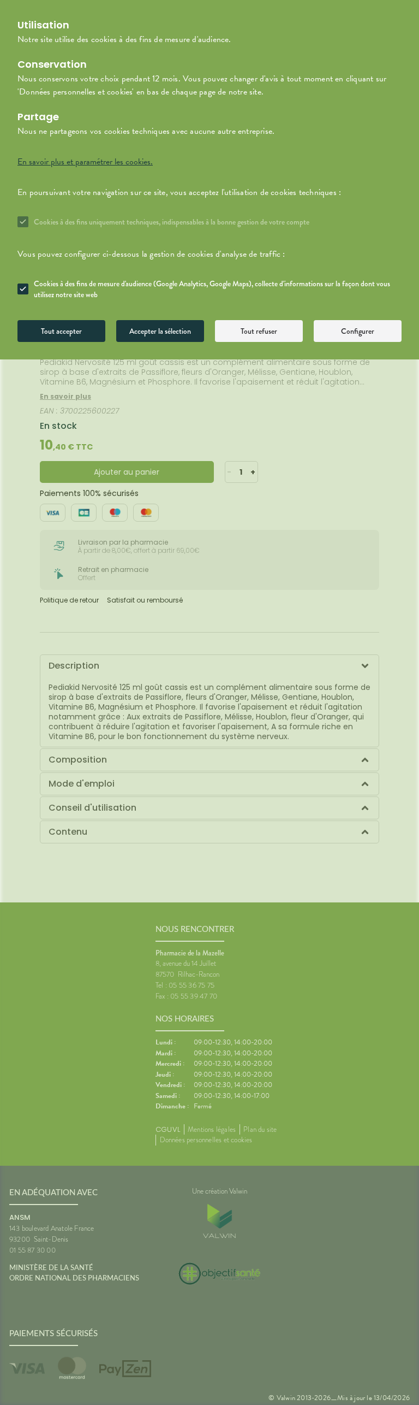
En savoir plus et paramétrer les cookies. (85, 161)
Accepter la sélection (160, 331)
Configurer (357, 331)
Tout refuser (259, 331)
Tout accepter (61, 331)
